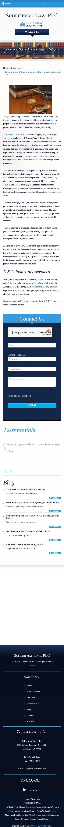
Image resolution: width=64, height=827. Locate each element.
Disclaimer (32, 666)
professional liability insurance (44, 287)
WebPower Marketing (42, 826)
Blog (29, 710)
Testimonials (19, 430)
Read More (54, 498)
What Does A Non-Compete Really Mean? (24, 544)
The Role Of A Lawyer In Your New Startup (25, 489)
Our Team (31, 698)
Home (6, 68)
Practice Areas (33, 704)
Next (10, 471)
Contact (30, 716)
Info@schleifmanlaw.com (35, 769)
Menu (7, 4)
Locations (15, 68)
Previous (6, 471)
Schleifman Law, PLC (15, 134)
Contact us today (10, 301)
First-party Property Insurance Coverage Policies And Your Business (32, 517)
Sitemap (30, 722)
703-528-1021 (34, 757)
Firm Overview (33, 692)
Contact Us (32, 32)
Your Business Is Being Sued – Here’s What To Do (28, 531)
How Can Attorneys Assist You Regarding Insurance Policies (32, 503)
